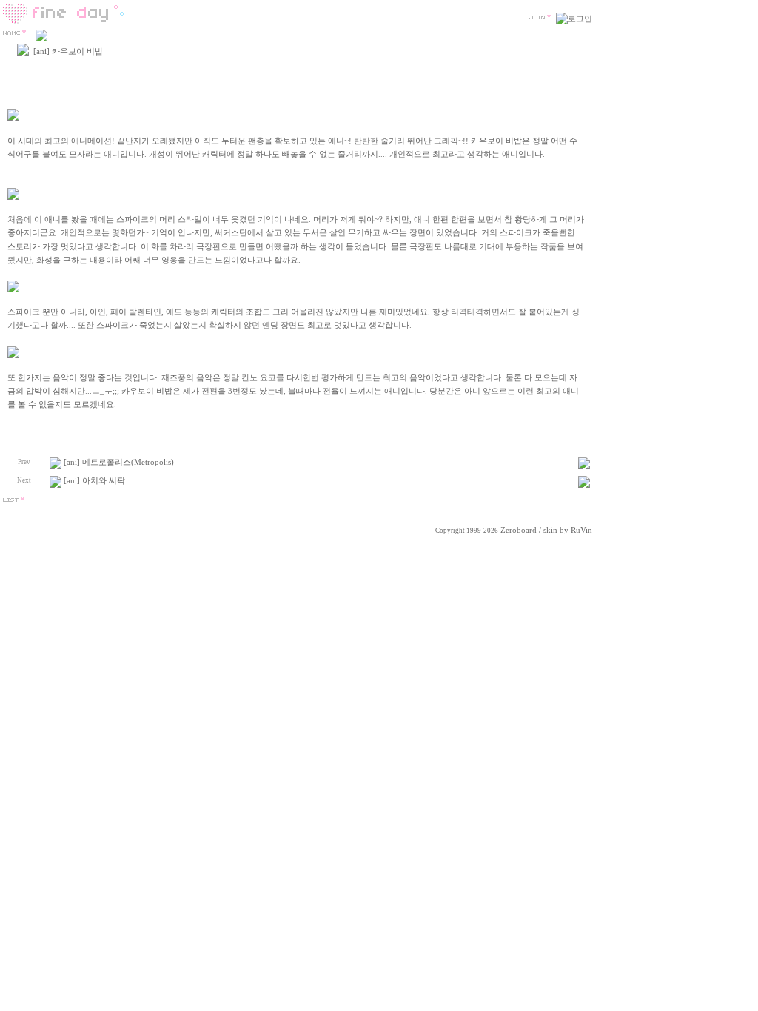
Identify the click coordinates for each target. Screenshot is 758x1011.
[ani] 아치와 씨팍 (94, 481)
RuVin (581, 530)
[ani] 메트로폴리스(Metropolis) (119, 462)
